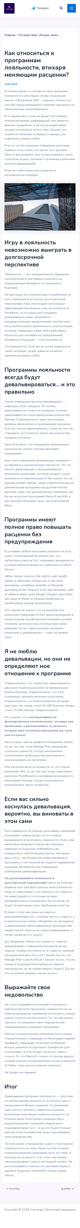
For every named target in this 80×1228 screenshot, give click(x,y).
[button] (61, 8)
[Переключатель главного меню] (71, 8)
